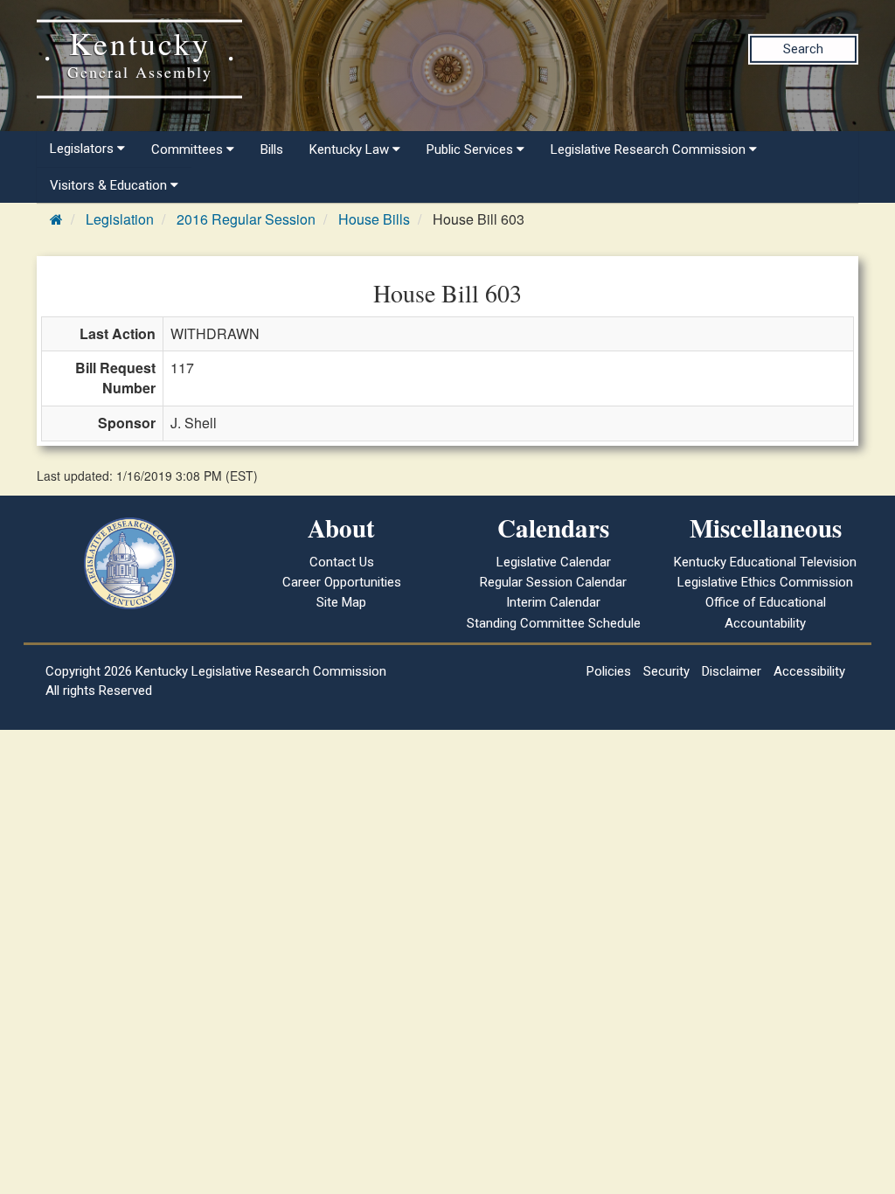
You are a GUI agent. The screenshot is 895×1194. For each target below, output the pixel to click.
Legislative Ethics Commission (765, 582)
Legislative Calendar (553, 562)
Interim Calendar (553, 602)
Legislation (120, 219)
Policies (608, 671)
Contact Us (341, 562)
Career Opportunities (341, 582)
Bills (271, 149)
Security (666, 671)
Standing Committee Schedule (554, 623)
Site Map (341, 602)
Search (803, 49)
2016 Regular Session (246, 219)
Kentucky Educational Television (765, 562)
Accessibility (809, 671)
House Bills (374, 219)
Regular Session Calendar (553, 582)
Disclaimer (731, 671)
